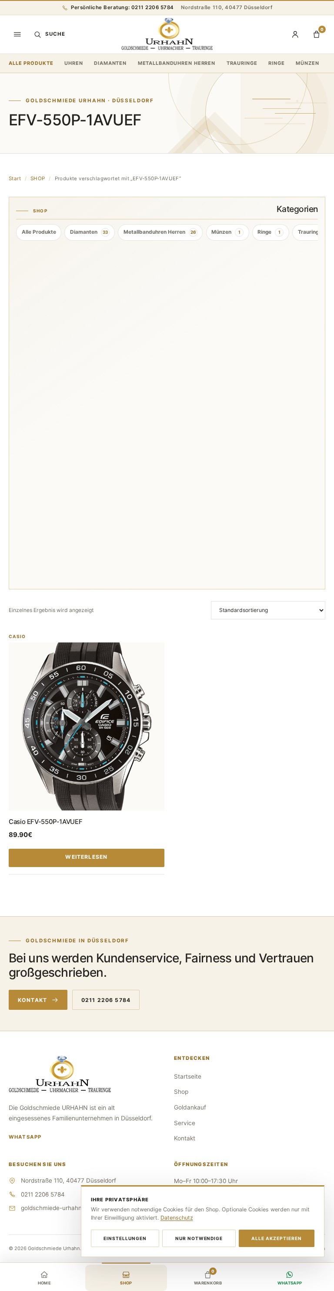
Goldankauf (190, 1107)
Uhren (73, 63)
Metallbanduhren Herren (176, 63)
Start (15, 178)
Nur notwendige (199, 1238)
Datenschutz (176, 1217)
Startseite (187, 1076)
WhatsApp (25, 1137)
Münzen (307, 63)
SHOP (37, 178)
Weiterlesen (86, 857)
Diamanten (110, 63)
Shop (181, 1091)
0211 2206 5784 (105, 1000)
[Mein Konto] (295, 34)
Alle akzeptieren (276, 1238)
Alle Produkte (31, 63)
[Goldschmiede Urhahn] (167, 34)
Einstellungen (125, 1238)
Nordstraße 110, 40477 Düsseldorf (227, 7)
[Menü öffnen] (17, 34)
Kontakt (32, 1000)
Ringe (276, 63)
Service (184, 1123)
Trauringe (242, 63)
